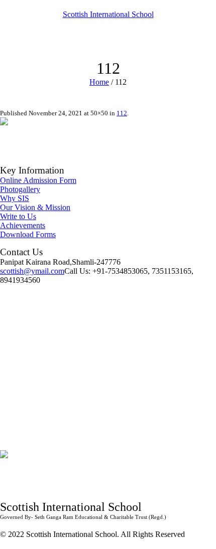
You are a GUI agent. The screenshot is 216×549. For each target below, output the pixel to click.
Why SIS (14, 198)
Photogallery (20, 189)
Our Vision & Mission (35, 207)
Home (99, 82)
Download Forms (28, 234)
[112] (12, 129)
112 (122, 113)
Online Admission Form (38, 180)
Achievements (22, 225)
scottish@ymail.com (32, 271)
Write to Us (18, 216)
